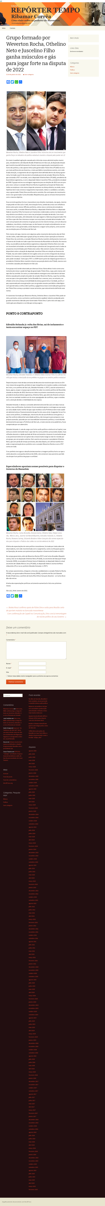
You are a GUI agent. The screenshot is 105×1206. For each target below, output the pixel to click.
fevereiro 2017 (33, 1113)
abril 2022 (32, 916)
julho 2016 (32, 1135)
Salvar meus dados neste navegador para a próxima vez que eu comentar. (33, 676)
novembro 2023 (33, 856)
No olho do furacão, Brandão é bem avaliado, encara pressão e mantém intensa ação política (38, 701)
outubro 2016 (33, 1126)
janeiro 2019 (32, 1040)
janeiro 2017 (32, 1116)
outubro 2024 (33, 821)
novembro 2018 (33, 1046)
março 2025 (32, 805)
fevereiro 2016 (33, 1151)
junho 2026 (32, 757)
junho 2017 (32, 1100)
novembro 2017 (33, 1085)
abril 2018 (32, 1069)
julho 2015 (32, 1174)
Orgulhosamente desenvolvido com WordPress (16, 1202)
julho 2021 (32, 945)
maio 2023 (32, 875)
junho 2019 (32, 1024)
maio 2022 (32, 913)
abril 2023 (32, 878)
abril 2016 (32, 1145)
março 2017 (32, 1110)
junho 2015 (32, 1177)
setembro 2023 (33, 862)
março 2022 (32, 919)
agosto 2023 (32, 865)
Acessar (5, 773)
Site (7, 672)
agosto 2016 (32, 1132)
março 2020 (32, 995)
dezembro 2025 (33, 776)
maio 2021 (32, 951)
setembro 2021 (33, 938)
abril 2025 (32, 802)
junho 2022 (32, 910)
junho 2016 (32, 1139)
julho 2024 (32, 830)
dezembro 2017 (33, 1081)
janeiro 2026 (32, 773)
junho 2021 (32, 948)
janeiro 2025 (32, 811)
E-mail (9, 668)
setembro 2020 (33, 976)
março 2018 (32, 1072)
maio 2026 (32, 760)
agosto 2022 (32, 903)
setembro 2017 (33, 1091)
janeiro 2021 (32, 964)
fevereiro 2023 (33, 884)
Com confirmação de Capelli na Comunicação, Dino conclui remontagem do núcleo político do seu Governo (36, 615)
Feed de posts (7, 777)
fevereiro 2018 (33, 1075)
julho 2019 (32, 1021)
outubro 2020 (33, 973)
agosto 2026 (32, 751)
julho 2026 (32, 754)
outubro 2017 (33, 1088)
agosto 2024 (32, 827)
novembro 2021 (33, 932)
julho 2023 (32, 868)
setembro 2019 (33, 1015)
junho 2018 (32, 1062)
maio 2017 (32, 1104)
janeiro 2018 (32, 1078)
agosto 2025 (32, 789)
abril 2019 (32, 1030)
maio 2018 (32, 1065)
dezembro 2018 (33, 1043)
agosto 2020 (32, 980)
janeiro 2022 (32, 926)
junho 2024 (32, 833)
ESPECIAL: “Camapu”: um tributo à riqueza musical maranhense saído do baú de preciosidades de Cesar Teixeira (13, 756)
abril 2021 (32, 954)
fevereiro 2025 (33, 808)
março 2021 (32, 957)
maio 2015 (32, 1180)
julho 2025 (32, 792)
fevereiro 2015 (33, 1189)
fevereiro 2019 (33, 1037)
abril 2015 (32, 1183)
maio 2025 (32, 798)
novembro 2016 (33, 1123)
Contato (12, 28)
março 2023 (32, 881)
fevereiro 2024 (33, 846)
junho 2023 (32, 872)
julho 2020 (32, 983)
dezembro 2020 (33, 967)
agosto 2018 (32, 1056)
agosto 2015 (32, 1170)
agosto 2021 (32, 941)
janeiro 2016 (32, 1154)
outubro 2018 (33, 1050)
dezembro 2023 (33, 852)
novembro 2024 (33, 817)
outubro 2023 (33, 859)
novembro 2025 (33, 779)
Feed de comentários (10, 780)
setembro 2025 (33, 786)
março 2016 (32, 1148)
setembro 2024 (33, 824)
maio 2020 (32, 989)
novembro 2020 (33, 970)
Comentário (11, 640)
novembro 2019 (33, 1008)
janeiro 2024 (32, 849)
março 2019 (32, 1034)
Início (3, 28)
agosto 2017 (32, 1094)
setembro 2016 (33, 1129)
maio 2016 (32, 1142)
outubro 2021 (33, 935)
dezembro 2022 (33, 891)
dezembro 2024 (33, 814)
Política (72, 70)
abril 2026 (32, 763)
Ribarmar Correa (8, 709)
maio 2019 (32, 1027)
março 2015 (32, 1186)
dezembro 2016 (33, 1119)
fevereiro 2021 (33, 961)
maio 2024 (32, 837)
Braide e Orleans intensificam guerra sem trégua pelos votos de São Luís (38, 726)
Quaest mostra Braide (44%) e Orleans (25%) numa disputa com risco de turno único (38, 718)
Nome (8, 663)
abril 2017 (32, 1107)
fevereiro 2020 (33, 999)
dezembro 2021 (33, 929)
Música (72, 67)
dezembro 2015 (33, 1158)
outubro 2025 (33, 782)
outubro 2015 (33, 1164)
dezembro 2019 (33, 1005)
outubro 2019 (33, 1011)
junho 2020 (32, 986)
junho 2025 (32, 795)
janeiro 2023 (32, 887)
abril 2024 (32, 840)
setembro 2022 (33, 900)
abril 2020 (32, 992)
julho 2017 (32, 1097)
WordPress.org (8, 783)
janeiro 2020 (32, 1002)
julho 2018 (32, 1059)
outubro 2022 (33, 897)
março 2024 (32, 843)
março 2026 (32, 767)
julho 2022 (32, 906)
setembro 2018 (33, 1053)
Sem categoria (29, 74)
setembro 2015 (33, 1167)
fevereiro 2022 (33, 922)
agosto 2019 (32, 1018)
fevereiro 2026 (33, 770)
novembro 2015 (33, 1161)
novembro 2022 (33, 894)
